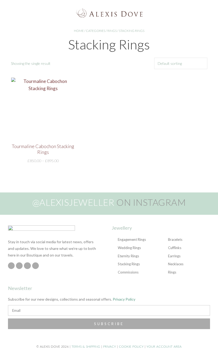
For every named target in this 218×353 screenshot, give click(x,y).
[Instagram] (11, 265)
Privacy (109, 346)
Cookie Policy (131, 346)
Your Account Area (164, 346)
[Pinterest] (27, 265)
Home (79, 31)
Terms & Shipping (86, 346)
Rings (112, 31)
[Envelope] (35, 265)
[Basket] (211, 12)
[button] (9, 13)
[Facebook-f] (19, 265)
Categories (95, 31)
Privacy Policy (124, 299)
